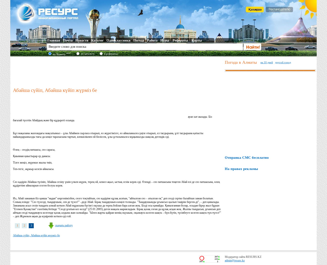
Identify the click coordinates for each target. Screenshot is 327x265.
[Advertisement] (118, 71)
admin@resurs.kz (235, 260)
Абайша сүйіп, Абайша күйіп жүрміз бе (36, 235)
